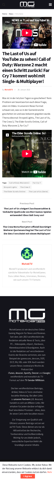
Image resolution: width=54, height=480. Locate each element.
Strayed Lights (10, 187)
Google (46, 373)
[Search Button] (3, 4)
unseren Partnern (22, 399)
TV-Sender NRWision (34, 380)
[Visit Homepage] (27, 5)
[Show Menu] (50, 4)
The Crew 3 (25, 187)
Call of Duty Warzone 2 (19, 183)
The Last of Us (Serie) (38, 191)
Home (4, 14)
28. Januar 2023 (24, 89)
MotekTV (9, 89)
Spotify (27, 373)
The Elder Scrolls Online (14, 191)
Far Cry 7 (37, 183)
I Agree (28, 476)
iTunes (11, 373)
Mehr (49, 472)
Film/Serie (19, 14)
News (11, 14)
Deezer (35, 373)
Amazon (19, 373)
